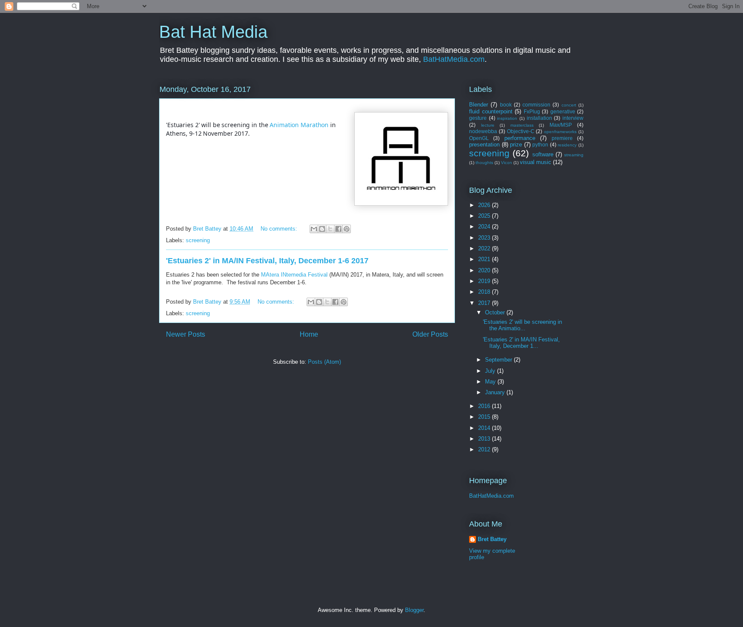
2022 (485, 248)
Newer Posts (185, 334)
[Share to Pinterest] (346, 229)
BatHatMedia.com (454, 59)
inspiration (507, 118)
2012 (485, 449)
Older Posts (430, 334)
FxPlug (532, 111)
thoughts (484, 162)
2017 (485, 303)
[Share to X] (330, 229)
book (506, 104)
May (491, 381)
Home (309, 334)
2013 (485, 438)
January (496, 392)
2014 (485, 428)
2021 (485, 259)
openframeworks (560, 131)
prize (516, 144)
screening (198, 240)
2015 (485, 417)
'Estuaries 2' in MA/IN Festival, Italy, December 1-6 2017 (267, 260)
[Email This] (314, 229)
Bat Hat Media (213, 31)
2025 (485, 216)
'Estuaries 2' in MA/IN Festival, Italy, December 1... (521, 343)
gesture (478, 118)
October (496, 312)
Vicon (506, 162)
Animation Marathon (299, 125)
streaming (573, 154)
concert (569, 105)
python (540, 144)
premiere (562, 138)
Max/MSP (561, 125)
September (499, 359)
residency (567, 145)
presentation (484, 144)
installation (539, 118)
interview (572, 118)
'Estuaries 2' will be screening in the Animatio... (522, 325)
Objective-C (520, 131)
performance (519, 138)
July (491, 371)
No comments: (280, 228)
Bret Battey (208, 228)
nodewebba (483, 131)
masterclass (522, 125)
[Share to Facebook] (338, 229)
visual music (535, 162)
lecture (487, 125)
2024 (485, 226)
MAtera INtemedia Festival (294, 274)
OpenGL (479, 138)
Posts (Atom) (324, 362)
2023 (485, 237)
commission (536, 104)
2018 (485, 292)
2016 (485, 406)
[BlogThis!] (322, 229)
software (542, 154)
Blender (478, 104)
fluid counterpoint (491, 111)
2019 (485, 281)
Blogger (414, 610)
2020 (485, 270)
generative (562, 111)
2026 (485, 205)
